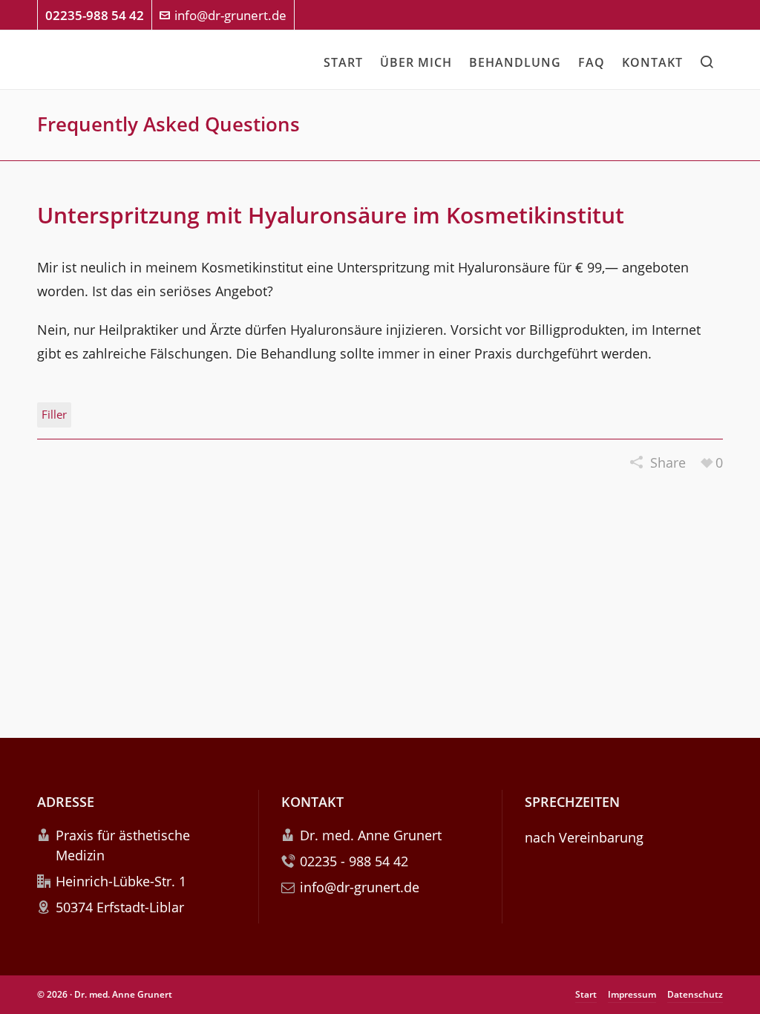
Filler (54, 414)
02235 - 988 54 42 (354, 861)
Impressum (632, 994)
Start (586, 994)
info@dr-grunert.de (230, 15)
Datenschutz (695, 994)
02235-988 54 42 (94, 15)
